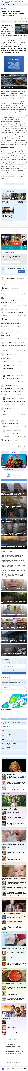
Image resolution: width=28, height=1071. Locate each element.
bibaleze (5, 758)
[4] (16, 242)
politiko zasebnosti (22, 670)
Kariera (24, 1042)
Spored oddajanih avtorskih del (14, 1053)
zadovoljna (6, 793)
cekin (4, 863)
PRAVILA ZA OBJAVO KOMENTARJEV (11, 262)
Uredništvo (13, 1042)
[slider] (14, 85)
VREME (13, 480)
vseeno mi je (5, 715)
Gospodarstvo (23, 4)
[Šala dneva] (24, 687)
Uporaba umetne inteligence (14, 1055)
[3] (6, 242)
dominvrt (5, 932)
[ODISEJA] (14, 231)
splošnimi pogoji (12, 670)
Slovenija (5, 4)
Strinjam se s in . (14, 670)
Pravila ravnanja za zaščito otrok (14, 1051)
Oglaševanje (5, 1042)
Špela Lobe (6, 21)
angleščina (20, 183)
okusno (5, 968)
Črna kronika (11, 4)
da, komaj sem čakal (7, 712)
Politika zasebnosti (10, 1049)
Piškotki (18, 1044)
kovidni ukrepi (13, 183)
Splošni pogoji (19, 1049)
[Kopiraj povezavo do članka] (26, 22)
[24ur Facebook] (14, 1039)
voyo (4, 1004)
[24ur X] (18, 1039)
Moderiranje (11, 1044)
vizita (4, 828)
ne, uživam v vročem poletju (8, 714)
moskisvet (5, 898)
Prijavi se (21, 271)
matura (6, 183)
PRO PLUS (19, 1042)
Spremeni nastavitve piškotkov (14, 1046)
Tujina (17, 4)
